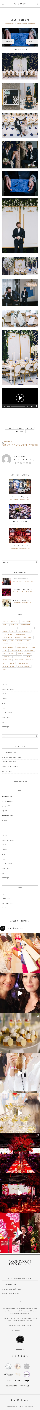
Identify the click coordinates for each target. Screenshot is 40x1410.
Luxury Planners (8, 647)
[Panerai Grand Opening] (20, 487)
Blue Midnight (20, 19)
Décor (4, 444)
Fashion (4, 698)
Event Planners (20, 634)
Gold (11, 641)
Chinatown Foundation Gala (20, 546)
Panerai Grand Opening (20, 497)
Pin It (30, 428)
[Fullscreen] (36, 406)
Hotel (27, 641)
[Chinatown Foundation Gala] (20, 536)
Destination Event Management (20, 625)
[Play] (4, 406)
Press (29, 653)
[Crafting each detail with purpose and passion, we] (20, 1233)
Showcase (28, 656)
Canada (5, 621)
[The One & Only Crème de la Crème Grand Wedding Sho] (20, 1113)
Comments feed (7, 903)
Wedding (35, 445)
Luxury (4, 445)
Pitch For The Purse (20, 521)
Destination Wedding (9, 628)
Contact (4, 684)
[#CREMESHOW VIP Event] (6, 603)
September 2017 (7, 801)
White (5, 669)
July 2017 (4, 810)
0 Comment (31, 23)
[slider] (18, 406)
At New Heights (7, 771)
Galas (3, 703)
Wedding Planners (8, 666)
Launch (5, 644)
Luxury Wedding (22, 647)
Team (3, 722)
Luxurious (34, 444)
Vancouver (29, 660)
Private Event (7, 656)
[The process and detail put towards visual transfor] (20, 1193)
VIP (4, 663)
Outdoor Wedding (16, 650)
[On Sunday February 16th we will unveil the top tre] (20, 1033)
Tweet (20, 428)
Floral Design (22, 444)
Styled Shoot (27, 445)
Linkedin (20, 431)
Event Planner (7, 634)
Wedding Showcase (24, 666)
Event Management (24, 631)
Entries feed (6, 898)
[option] (20, 37)
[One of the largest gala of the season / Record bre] (20, 1153)
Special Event (7, 660)
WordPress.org (7, 908)
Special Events (14, 524)
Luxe (29, 444)
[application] (20, 398)
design (9, 444)
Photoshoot (11, 445)
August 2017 (6, 806)
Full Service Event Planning (23, 637)
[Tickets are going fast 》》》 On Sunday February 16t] (20, 993)
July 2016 (4, 820)
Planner (11, 653)
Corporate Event (26, 621)
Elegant (5, 631)
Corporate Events (14, 499)
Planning (19, 445)
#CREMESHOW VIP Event (22, 600)
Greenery (19, 641)
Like (10, 428)
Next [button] (30, 41)
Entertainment (7, 694)
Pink (4, 653)
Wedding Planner (23, 663)
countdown (8, 442)
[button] (20, 398)
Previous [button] (9, 41)
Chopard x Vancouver (20, 579)
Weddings (5, 727)
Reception (18, 656)
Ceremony (14, 621)
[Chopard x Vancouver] (6, 581)
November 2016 (7, 815)
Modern (33, 647)
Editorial (15, 444)
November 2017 (7, 796)
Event (13, 631)
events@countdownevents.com (22, 1321)
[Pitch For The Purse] (20, 512)
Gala (4, 641)
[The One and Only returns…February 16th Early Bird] (20, 1073)
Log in (4, 894)
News (4, 650)
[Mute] (32, 406)
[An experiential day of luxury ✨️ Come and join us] (20, 953)
